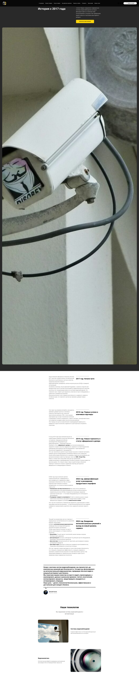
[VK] (121, 3)
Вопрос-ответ (97, 3)
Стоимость (84, 3)
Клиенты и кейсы (76, 3)
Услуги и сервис (57, 3)
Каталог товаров (48, 3)
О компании (41, 3)
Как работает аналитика (67, 3)
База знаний (90, 3)
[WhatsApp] (118, 3)
